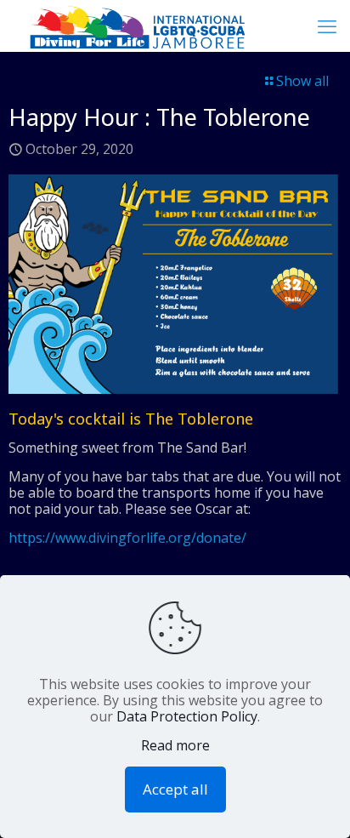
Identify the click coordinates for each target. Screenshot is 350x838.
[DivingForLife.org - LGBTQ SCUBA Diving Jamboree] (129, 25)
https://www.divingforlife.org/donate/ (127, 537)
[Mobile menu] (327, 25)
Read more (175, 746)
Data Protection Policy (186, 716)
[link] (175, 284)
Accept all (175, 789)
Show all (302, 80)
